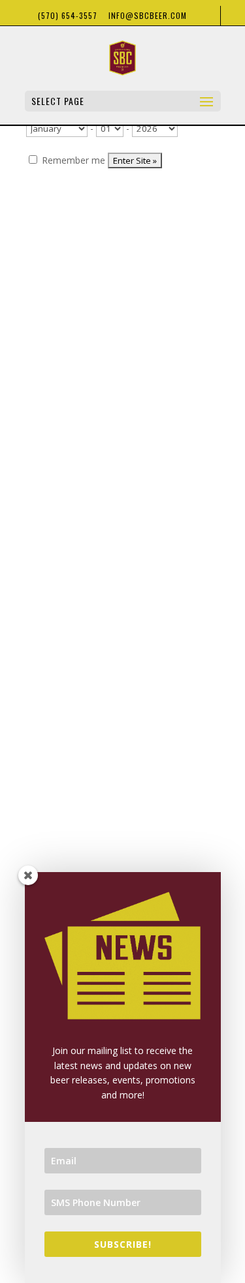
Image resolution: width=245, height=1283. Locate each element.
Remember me (72, 160)
